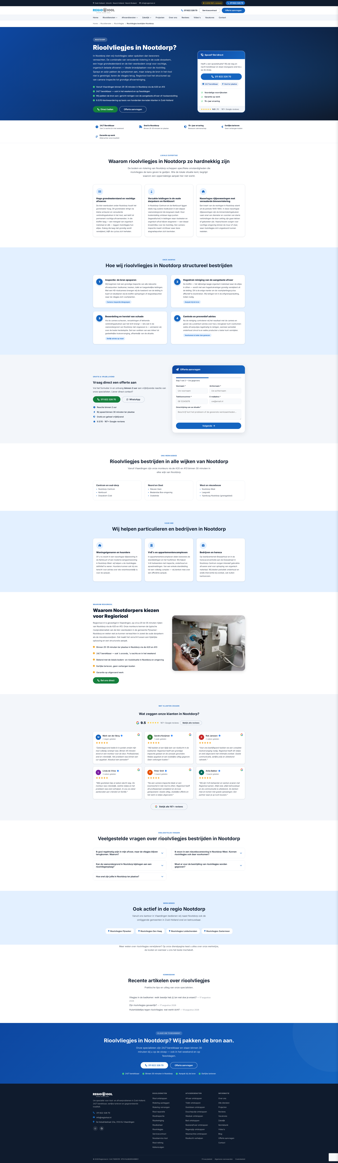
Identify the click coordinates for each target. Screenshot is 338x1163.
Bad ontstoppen (192, 1120)
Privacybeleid (207, 1159)
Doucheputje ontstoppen (196, 1112)
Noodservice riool (160, 1138)
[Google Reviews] (101, 1128)
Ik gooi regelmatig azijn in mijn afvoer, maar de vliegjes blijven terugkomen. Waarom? (127, 853)
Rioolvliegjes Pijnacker (120, 931)
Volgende (207, 425)
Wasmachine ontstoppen (196, 1134)
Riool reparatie (158, 1112)
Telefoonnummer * (184, 397)
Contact (222, 17)
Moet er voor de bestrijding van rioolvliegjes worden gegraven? (201, 865)
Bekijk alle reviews (191, 723)
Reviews (185, 17)
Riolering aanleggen (161, 1103)
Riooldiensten (109, 17)
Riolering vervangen (161, 1107)
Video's (197, 17)
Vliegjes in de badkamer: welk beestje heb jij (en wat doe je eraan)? (163, 997)
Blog (220, 1134)
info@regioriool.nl (148, 3)
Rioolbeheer (157, 1125)
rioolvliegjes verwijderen (149, 946)
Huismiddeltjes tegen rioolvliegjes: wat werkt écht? (154, 1009)
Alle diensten (223, 1103)
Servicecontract (209, 10)
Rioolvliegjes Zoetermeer (218, 931)
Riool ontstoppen (159, 1098)
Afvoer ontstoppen (194, 1098)
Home (95, 17)
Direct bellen (107, 109)
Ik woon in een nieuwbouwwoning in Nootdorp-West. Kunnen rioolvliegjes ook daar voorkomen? (206, 853)
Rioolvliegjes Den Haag (151, 931)
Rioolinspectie (158, 1116)
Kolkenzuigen (158, 1147)
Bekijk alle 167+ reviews (171, 806)
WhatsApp (134, 399)
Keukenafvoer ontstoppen (197, 1125)
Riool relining (157, 1143)
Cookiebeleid (240, 1159)
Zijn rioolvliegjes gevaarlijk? (143, 1005)
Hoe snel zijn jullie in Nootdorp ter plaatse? (117, 876)
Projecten (160, 17)
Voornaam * (181, 386)
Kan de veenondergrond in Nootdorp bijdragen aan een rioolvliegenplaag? (124, 865)
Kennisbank (223, 1125)
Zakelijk (145, 17)
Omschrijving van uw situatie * (188, 407)
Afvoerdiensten (129, 17)
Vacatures (209, 17)
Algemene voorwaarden (224, 1159)
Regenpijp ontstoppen (195, 1129)
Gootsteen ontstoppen (195, 1107)
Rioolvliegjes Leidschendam (184, 931)
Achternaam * (215, 386)
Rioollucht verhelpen (194, 1138)
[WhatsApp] (95, 1128)
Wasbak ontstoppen (194, 1116)
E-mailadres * (215, 397)
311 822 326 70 (236, 3)
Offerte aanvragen (233, 10)
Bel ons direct (107, 680)
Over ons (173, 17)
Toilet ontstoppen (193, 1103)
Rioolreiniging (158, 1120)
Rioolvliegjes (119, 24)
